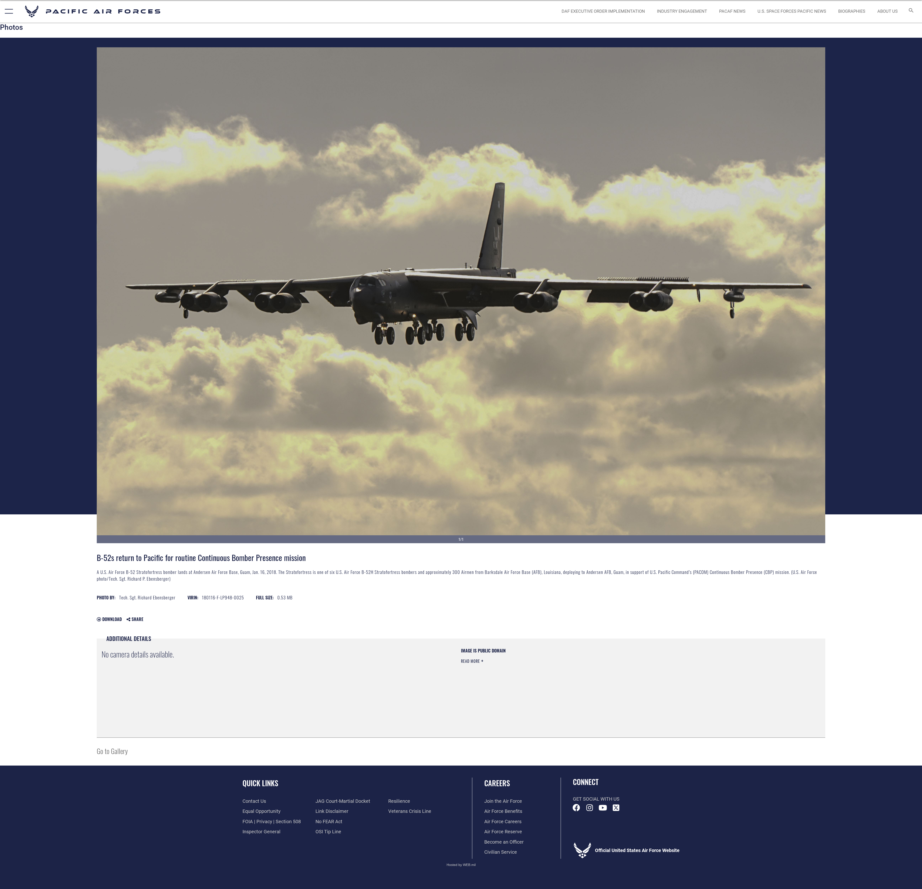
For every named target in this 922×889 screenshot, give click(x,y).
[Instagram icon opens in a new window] (589, 807)
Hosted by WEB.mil (461, 865)
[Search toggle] (910, 11)
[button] (8, 11)
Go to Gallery (112, 751)
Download (111, 619)
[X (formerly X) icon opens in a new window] (616, 807)
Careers (497, 783)
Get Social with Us (596, 799)
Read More (471, 661)
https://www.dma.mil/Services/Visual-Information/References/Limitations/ (613, 678)
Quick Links (260, 783)
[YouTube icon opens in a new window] (603, 807)
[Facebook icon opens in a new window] (576, 807)
